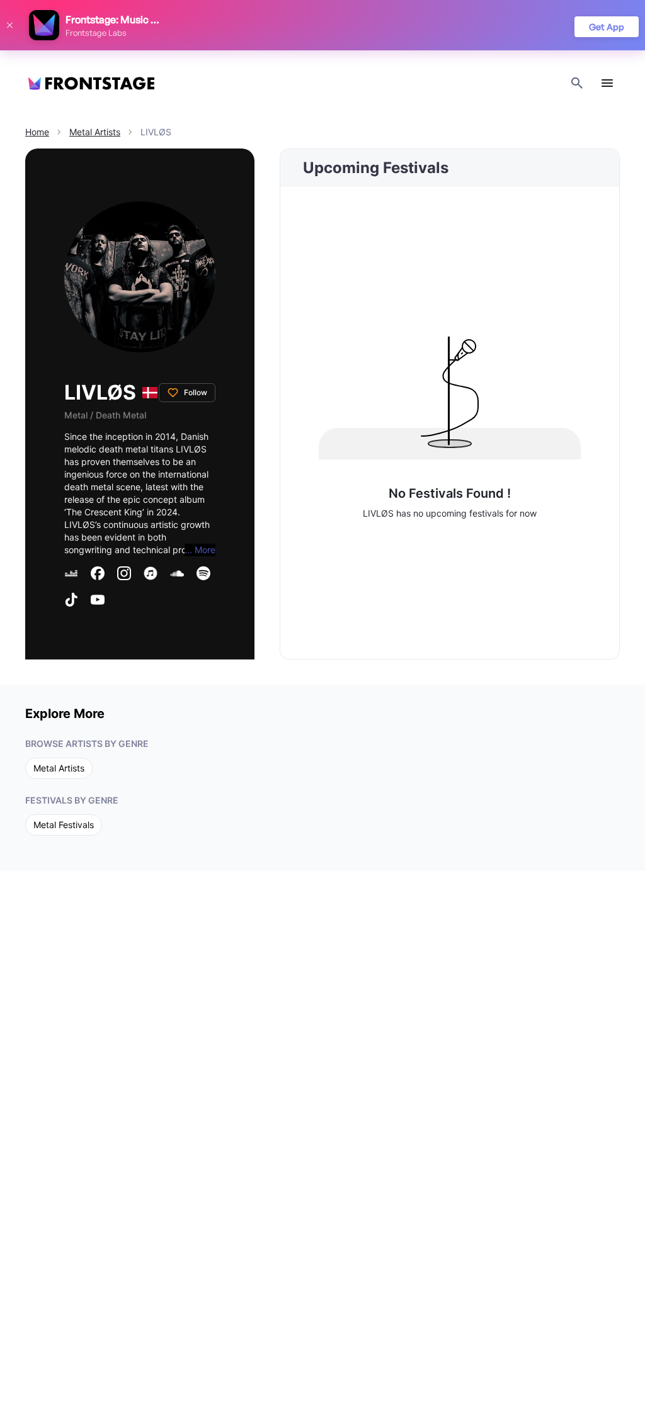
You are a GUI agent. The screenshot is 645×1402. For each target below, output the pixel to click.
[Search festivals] (577, 83)
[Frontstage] (91, 83)
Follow (195, 392)
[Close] (9, 25)
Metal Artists (94, 131)
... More (200, 549)
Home (37, 131)
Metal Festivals (63, 824)
